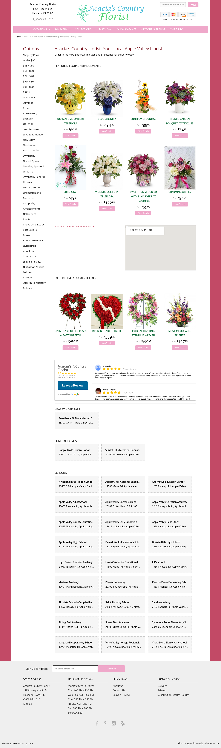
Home (18, 36)
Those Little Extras (34, 224)
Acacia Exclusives (33, 240)
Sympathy (61, 29)
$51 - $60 (28, 71)
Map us (27, 703)
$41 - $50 (28, 65)
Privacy (27, 277)
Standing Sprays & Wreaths (34, 169)
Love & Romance (126, 29)
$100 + (26, 92)
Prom (26, 108)
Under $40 (29, 60)
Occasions (40, 29)
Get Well (28, 124)
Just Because (31, 129)
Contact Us (29, 256)
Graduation (29, 145)
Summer (28, 103)
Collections (83, 29)
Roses (26, 235)
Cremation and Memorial (32, 195)
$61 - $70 (28, 76)
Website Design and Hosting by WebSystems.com (198, 743)
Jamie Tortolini (109, 390)
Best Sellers (30, 230)
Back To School (32, 150)
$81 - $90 (28, 87)
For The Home (31, 187)
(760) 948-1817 (44, 19)
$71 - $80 (28, 81)
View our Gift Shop (153, 29)
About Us (28, 251)
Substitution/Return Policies (34, 285)
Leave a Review (32, 262)
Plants (26, 219)
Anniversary (30, 113)
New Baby (29, 140)
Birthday (105, 29)
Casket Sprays (31, 161)
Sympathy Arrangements (31, 206)
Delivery (28, 272)
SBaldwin (107, 366)
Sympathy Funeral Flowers (34, 179)
